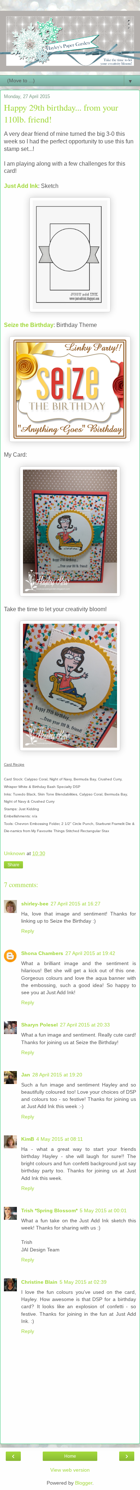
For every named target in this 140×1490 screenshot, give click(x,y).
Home (70, 1456)
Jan (25, 1075)
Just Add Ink (21, 186)
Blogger (83, 1483)
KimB (27, 1139)
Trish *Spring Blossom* (49, 1210)
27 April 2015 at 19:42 (90, 953)
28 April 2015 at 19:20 (57, 1075)
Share (13, 864)
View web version (70, 1470)
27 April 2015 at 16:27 (76, 904)
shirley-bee (34, 904)
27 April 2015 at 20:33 (85, 1025)
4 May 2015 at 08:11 (59, 1139)
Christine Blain (39, 1282)
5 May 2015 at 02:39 (83, 1282)
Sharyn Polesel (39, 1025)
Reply (27, 931)
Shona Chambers (42, 953)
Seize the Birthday (28, 325)
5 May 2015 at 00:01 (103, 1210)
